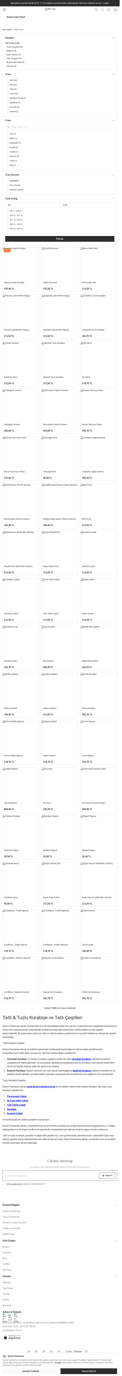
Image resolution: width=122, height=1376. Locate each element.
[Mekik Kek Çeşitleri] (99, 642)
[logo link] (50, 10)
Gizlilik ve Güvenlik (11, 1228)
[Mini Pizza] (99, 500)
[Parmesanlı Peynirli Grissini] (60, 405)
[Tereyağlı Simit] (60, 452)
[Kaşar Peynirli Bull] (60, 547)
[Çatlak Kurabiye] (21, 358)
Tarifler (6, 1264)
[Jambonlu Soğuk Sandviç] (99, 452)
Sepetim (7, 1252)
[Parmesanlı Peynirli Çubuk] (99, 784)
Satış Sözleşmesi (11, 1217)
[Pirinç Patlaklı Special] (21, 736)
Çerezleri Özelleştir (30, 1371)
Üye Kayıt (7, 1269)
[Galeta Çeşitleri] (60, 689)
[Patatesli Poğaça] (21, 831)
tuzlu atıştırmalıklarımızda (41, 1086)
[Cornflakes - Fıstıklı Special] (21, 925)
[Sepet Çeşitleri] (60, 736)
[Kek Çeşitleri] (60, 642)
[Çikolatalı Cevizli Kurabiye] (99, 310)
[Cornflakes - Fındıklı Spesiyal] (60, 925)
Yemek (6, 1294)
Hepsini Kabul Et (89, 1371)
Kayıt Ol (109, 1175)
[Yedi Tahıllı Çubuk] (60, 594)
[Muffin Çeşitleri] (21, 689)
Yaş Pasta (8, 1288)
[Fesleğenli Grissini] (21, 405)
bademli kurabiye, (82, 1070)
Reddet (58, 1362)
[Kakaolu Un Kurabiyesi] (60, 973)
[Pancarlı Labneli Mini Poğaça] (21, 310)
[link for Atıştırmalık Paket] (16, 18)
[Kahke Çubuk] (99, 594)
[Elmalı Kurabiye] (99, 689)
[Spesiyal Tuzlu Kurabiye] (60, 358)
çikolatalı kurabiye (81, 1059)
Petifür (6, 1299)
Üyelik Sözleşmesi (12, 1211)
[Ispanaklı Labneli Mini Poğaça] (60, 310)
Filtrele (60, 239)
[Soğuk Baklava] (21, 784)
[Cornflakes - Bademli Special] (21, 973)
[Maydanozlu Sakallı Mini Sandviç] (21, 547)
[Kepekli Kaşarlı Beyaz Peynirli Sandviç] (60, 500)
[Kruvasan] (60, 784)
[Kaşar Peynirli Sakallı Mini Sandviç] (99, 878)
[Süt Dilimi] (99, 358)
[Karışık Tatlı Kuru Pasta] (99, 405)
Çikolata (7, 1282)
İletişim (6, 1246)
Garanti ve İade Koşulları (15, 1222)
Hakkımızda (8, 1234)
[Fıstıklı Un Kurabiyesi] (99, 973)
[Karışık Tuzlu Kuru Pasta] (21, 452)
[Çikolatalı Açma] (21, 878)
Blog (5, 1258)
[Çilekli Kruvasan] (60, 263)
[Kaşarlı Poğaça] (99, 831)
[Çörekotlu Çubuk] (21, 594)
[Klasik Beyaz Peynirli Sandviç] (21, 500)
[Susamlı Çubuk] (99, 547)
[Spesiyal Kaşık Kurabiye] (21, 263)
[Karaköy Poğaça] (60, 831)
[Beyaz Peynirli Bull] (60, 878)
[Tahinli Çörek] (99, 925)
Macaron (7, 1305)
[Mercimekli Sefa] (99, 263)
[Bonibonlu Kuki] (21, 642)
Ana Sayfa (7, 30)
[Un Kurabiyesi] (99, 736)
